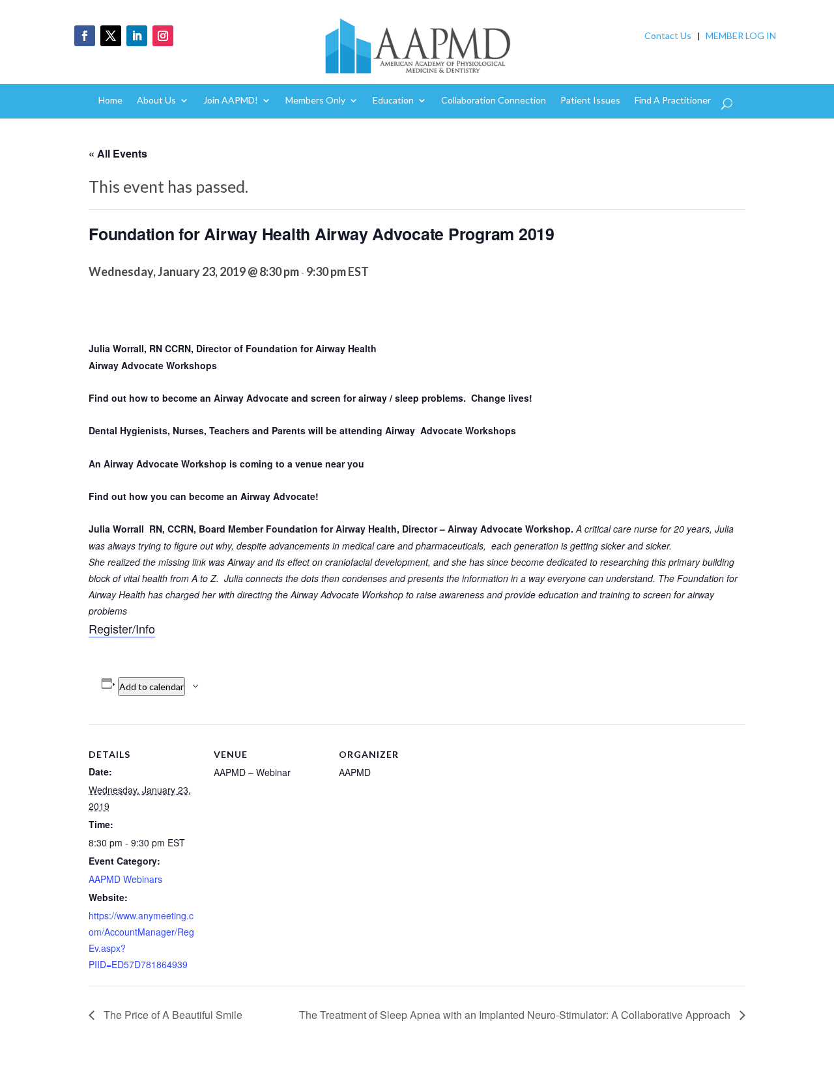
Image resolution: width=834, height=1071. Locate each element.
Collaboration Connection (493, 100)
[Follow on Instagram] (162, 35)
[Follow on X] (110, 35)
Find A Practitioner (673, 100)
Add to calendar (151, 686)
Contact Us (667, 35)
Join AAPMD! (230, 100)
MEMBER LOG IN (741, 35)
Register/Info (122, 628)
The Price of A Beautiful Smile (171, 1014)
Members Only (315, 100)
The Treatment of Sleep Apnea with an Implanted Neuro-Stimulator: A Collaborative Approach (516, 1014)
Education (393, 100)
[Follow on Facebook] (84, 35)
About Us (156, 100)
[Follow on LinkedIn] (136, 35)
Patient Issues (590, 100)
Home (110, 100)
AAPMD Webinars (125, 878)
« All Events (118, 153)
